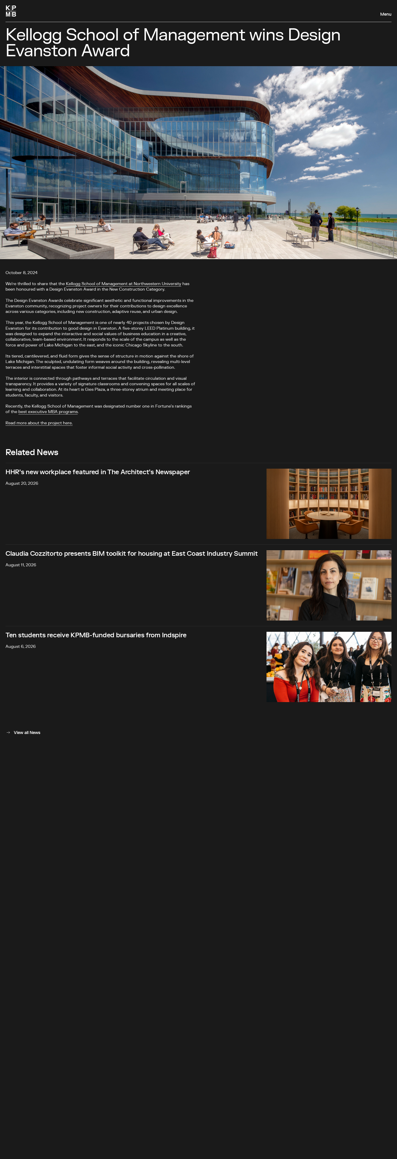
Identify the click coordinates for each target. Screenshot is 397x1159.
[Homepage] (11, 11)
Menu (385, 14)
